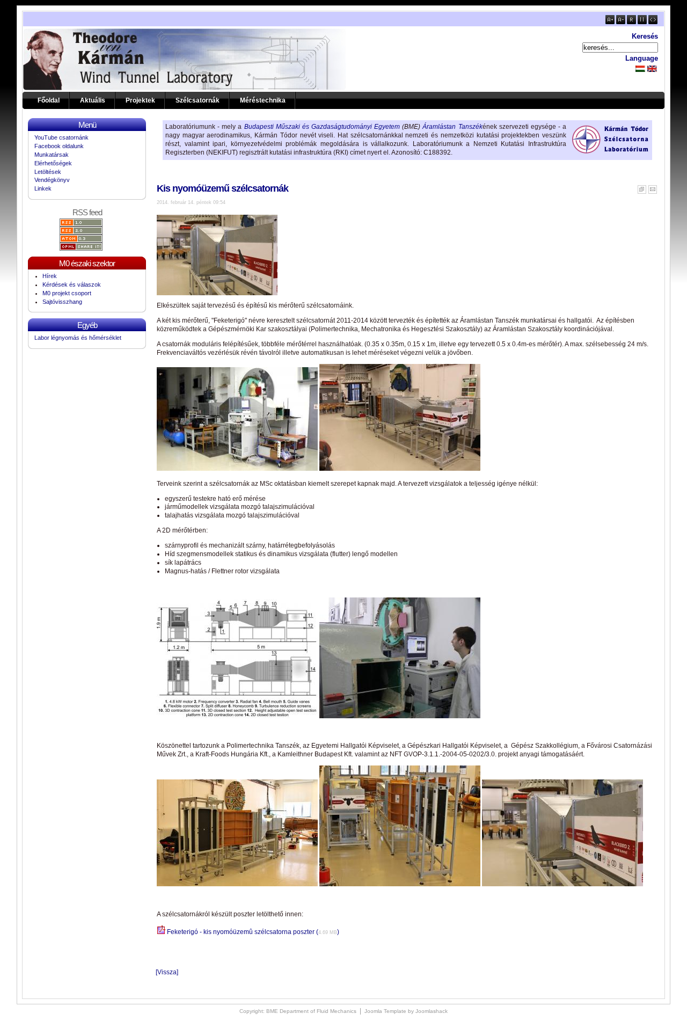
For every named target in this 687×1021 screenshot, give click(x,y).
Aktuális (92, 100)
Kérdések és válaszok (71, 284)
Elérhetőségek (53, 163)
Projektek (140, 100)
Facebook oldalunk (59, 146)
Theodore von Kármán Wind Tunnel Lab (90, 59)
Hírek (49, 276)
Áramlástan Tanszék (452, 126)
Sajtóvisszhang (62, 301)
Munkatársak (51, 154)
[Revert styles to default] (631, 22)
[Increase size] (610, 22)
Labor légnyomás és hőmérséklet (77, 337)
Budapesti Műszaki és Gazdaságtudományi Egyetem (322, 126)
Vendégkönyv (52, 180)
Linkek (43, 188)
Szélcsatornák (198, 100)
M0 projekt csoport (66, 293)
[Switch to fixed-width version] (642, 22)
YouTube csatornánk (61, 137)
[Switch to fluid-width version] (652, 22)
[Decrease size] (620, 22)
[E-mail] (652, 187)
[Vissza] (167, 972)
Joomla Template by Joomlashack (406, 1011)
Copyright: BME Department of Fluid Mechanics (297, 1011)
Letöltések (47, 172)
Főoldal (49, 100)
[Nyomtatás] (642, 187)
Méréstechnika (263, 100)
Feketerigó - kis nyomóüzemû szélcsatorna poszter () (252, 932)
